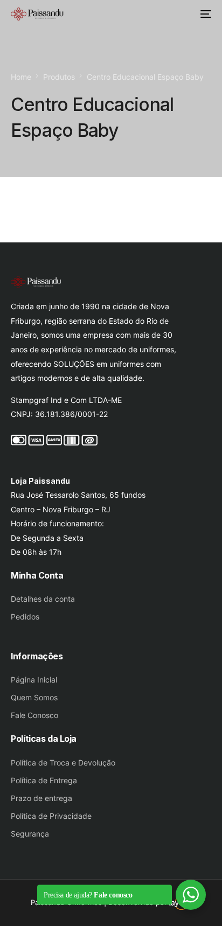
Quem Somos (34, 697)
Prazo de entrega (41, 798)
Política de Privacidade (51, 815)
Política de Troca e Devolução (63, 762)
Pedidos (25, 616)
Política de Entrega (44, 780)
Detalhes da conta (43, 598)
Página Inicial (34, 679)
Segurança (30, 833)
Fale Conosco (34, 715)
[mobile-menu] (204, 14)
